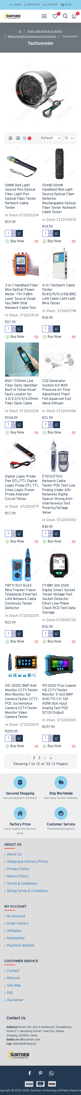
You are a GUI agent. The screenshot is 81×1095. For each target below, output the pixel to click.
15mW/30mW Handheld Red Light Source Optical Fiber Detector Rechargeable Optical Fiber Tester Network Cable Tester (59, 199)
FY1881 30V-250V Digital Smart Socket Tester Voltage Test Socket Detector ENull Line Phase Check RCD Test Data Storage (58, 599)
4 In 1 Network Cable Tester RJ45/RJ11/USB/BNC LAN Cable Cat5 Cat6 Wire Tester (59, 294)
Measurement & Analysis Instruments (32, 36)
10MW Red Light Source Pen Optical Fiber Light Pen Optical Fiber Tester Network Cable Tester (20, 196)
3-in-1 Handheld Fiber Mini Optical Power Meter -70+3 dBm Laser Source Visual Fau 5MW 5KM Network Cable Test (21, 296)
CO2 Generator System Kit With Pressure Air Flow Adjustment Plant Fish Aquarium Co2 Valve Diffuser (56, 392)
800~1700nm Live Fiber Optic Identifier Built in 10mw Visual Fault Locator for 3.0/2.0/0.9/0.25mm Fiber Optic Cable (21, 392)
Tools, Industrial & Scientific (45, 31)
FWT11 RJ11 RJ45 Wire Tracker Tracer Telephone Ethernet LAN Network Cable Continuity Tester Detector (21, 597)
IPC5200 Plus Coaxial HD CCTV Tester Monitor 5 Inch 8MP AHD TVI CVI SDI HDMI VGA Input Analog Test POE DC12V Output (59, 699)
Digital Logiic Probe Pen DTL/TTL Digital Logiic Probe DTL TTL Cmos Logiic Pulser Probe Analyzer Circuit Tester (22, 487)
